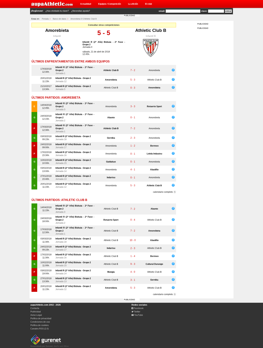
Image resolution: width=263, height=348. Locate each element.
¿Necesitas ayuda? (80, 11)
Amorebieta (57, 30)
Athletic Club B (150, 30)
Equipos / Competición (109, 4)
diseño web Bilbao (49, 346)
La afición (133, 4)
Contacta (34, 308)
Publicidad (35, 311)
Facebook (138, 308)
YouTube (138, 315)
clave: (204, 11)
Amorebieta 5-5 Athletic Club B (83, 19)
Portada (45, 19)
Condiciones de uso (40, 322)
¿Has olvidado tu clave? (57, 11)
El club (148, 4)
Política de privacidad (40, 318)
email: (162, 11)
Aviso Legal (36, 315)
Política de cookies (39, 325)
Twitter (136, 311)
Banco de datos (59, 19)
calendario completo (163, 192)
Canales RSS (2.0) (39, 328)
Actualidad (85, 4)
